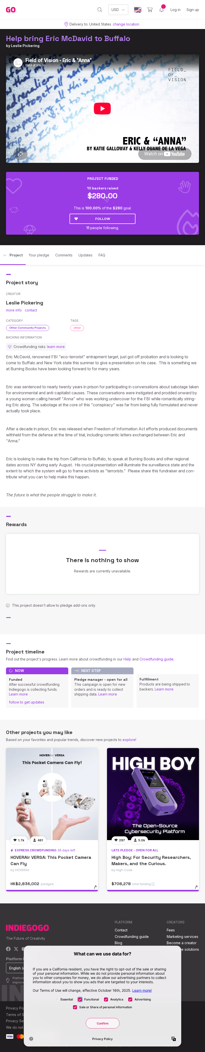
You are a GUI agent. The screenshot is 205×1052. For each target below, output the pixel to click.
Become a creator (181, 943)
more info (14, 310)
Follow (102, 219)
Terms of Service (20, 1014)
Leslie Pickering (25, 46)
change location (126, 24)
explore (129, 740)
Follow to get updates (26, 702)
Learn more (18, 694)
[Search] (99, 10)
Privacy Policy (17, 1008)
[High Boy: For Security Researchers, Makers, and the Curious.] (153, 794)
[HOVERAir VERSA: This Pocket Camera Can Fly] (52, 794)
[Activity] (162, 10)
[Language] (137, 10)
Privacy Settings (19, 1021)
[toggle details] (97, 889)
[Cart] (150, 10)
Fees (171, 930)
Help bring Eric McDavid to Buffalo (68, 38)
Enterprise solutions (183, 949)
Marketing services (182, 936)
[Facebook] (8, 949)
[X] (16, 949)
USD (115, 10)
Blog (118, 943)
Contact (121, 930)
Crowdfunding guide (157, 659)
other (77, 327)
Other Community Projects (27, 327)
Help (127, 659)
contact (31, 310)
